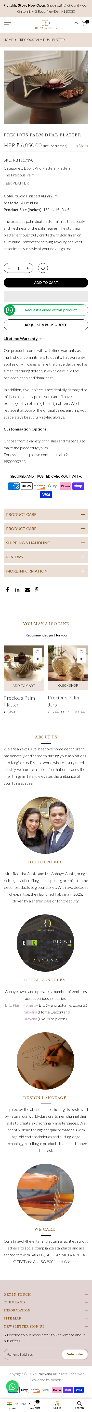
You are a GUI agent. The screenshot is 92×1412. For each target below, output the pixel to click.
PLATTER (21, 183)
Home (8, 40)
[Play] (46, 87)
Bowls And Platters (40, 168)
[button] (46, 296)
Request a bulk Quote (46, 325)
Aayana (31, 1018)
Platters (64, 168)
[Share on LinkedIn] (16, 590)
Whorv (57, 1379)
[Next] (83, 87)
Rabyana (30, 1012)
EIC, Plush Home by (22, 1005)
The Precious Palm (19, 175)
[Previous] (9, 87)
